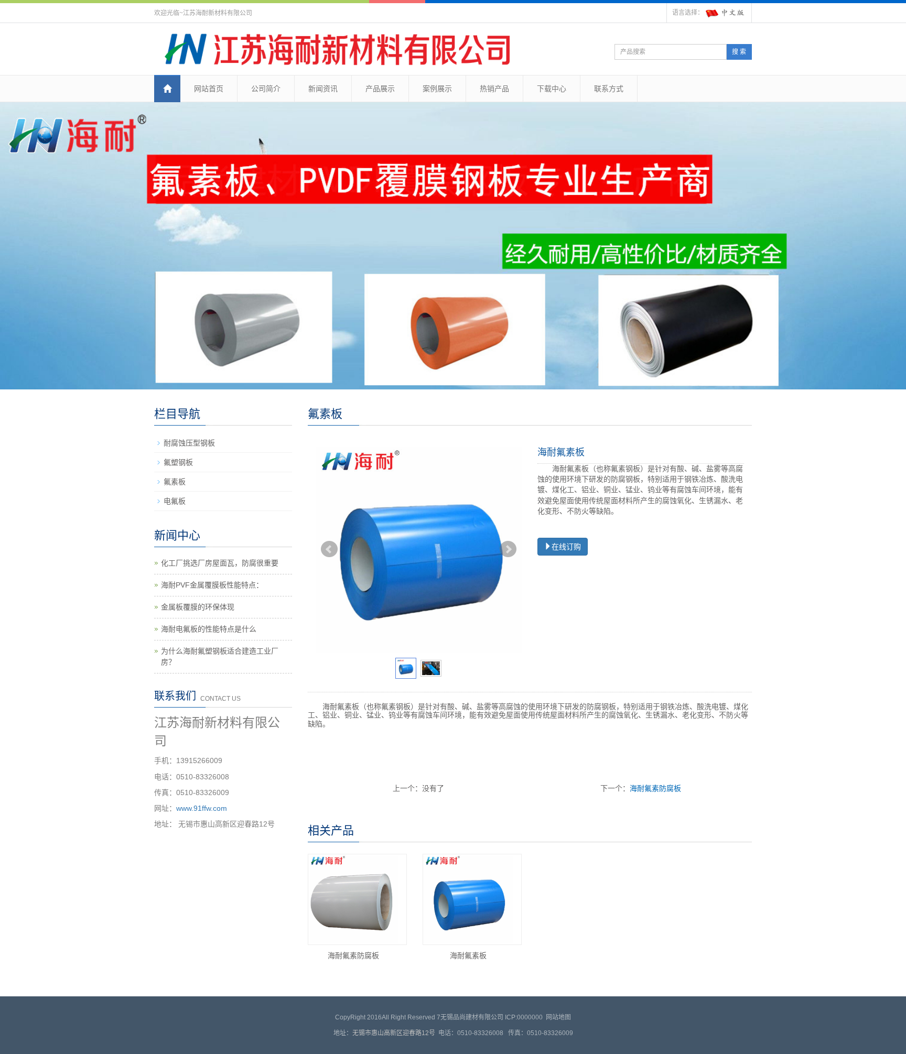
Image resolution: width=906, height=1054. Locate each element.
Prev (329, 549)
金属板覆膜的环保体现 (197, 607)
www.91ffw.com (201, 808)
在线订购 (566, 546)
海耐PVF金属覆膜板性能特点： (212, 585)
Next (508, 549)
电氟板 (175, 501)
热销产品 (494, 88)
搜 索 (739, 52)
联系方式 (608, 88)
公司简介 (266, 88)
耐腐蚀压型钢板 (189, 443)
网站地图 (558, 1017)
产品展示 (380, 88)
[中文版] (725, 12)
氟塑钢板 (178, 462)
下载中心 (551, 88)
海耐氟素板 (468, 955)
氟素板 (175, 481)
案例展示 (437, 88)
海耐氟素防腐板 (655, 788)
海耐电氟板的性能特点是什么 (208, 629)
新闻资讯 (323, 88)
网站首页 (208, 88)
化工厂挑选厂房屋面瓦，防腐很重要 (219, 563)
